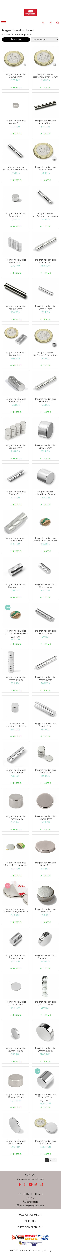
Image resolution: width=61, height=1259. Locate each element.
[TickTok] (35, 1184)
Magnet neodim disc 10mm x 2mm (45, 585)
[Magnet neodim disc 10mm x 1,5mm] (15, 569)
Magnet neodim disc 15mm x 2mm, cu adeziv (16, 910)
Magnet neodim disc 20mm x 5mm (15, 1049)
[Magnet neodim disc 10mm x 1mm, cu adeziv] (45, 522)
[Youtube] (30, 1184)
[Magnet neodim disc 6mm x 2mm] (45, 244)
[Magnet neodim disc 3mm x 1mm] (15, 59)
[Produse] (3, 23)
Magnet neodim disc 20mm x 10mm (15, 1095)
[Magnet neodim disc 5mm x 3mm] (15, 198)
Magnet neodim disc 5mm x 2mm (45, 168)
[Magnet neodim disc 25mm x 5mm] (45, 1125)
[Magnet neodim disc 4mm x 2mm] (15, 105)
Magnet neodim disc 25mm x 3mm (15, 1142)
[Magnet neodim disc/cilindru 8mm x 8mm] (45, 476)
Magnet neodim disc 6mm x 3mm (15, 307)
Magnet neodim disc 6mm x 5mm (15, 353)
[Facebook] (19, 1184)
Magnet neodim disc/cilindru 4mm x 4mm (15, 168)
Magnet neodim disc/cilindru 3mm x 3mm (45, 75)
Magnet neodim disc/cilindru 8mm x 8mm (45, 493)
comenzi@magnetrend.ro (32, 1205)
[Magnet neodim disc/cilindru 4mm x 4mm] (15, 151)
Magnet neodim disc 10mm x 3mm (45, 632)
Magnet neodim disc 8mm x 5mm (45, 446)
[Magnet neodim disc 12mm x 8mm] (15, 754)
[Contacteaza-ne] (43, 23)
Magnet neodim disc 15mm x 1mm (45, 817)
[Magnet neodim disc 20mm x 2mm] (15, 986)
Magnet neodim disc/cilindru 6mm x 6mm (45, 353)
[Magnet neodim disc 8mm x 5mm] (45, 430)
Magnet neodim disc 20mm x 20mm (45, 1095)
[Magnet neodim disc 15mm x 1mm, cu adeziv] (15, 847)
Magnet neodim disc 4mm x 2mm (15, 122)
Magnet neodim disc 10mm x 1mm (15, 539)
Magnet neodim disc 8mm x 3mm (45, 400)
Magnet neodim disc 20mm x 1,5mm (45, 956)
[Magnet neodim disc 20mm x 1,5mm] (45, 940)
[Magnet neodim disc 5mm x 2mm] (45, 151)
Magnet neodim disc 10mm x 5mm (45, 678)
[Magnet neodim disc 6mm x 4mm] (45, 291)
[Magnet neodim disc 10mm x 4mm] (15, 662)
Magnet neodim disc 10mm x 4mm (15, 678)
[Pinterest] (25, 1184)
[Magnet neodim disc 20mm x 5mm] (15, 1033)
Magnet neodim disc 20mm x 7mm (45, 1049)
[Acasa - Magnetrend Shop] (30, 12)
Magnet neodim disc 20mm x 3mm (45, 1003)
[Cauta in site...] (57, 23)
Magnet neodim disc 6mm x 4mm (45, 307)
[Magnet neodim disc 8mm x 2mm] (15, 383)
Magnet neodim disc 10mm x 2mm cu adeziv (16, 632)
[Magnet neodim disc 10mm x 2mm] (45, 569)
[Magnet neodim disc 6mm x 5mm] (15, 337)
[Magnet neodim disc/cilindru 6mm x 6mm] (45, 337)
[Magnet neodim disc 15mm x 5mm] (45, 893)
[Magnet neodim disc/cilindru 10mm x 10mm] (15, 708)
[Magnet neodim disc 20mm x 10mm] (15, 1079)
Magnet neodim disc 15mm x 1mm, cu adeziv (16, 864)
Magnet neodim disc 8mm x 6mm (15, 493)
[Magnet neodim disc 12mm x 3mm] (45, 708)
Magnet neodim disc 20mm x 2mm (15, 1003)
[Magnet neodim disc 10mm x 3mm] (45, 615)
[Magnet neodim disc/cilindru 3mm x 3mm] (45, 59)
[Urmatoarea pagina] (55, 1160)
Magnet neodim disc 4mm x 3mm (45, 122)
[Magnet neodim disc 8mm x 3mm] (45, 383)
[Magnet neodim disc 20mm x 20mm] (45, 1079)
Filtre (17, 39)
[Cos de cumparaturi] (51, 23)
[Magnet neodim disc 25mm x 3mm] (15, 1125)
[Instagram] (41, 1184)
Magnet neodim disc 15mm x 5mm (45, 910)
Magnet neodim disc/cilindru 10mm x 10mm (16, 724)
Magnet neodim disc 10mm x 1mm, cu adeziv (45, 539)
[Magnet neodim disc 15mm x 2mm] (45, 847)
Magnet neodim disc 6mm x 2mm (45, 261)
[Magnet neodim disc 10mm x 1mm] (15, 522)
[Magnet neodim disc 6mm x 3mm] (15, 291)
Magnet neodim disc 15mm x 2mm (45, 864)
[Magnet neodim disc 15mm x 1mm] (45, 801)
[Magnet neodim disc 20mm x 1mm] (15, 940)
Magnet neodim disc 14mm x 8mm (15, 817)
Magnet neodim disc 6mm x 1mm (15, 261)
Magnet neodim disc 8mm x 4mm (15, 446)
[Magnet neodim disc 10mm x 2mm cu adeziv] (15, 615)
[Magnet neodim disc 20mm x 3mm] (45, 986)
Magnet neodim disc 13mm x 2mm (45, 771)
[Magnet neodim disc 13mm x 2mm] (45, 754)
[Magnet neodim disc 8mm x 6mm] (15, 476)
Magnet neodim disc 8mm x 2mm (15, 400)
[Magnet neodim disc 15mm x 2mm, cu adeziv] (15, 893)
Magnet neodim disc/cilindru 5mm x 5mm (45, 214)
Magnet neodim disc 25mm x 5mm (45, 1142)
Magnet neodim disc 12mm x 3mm (45, 724)
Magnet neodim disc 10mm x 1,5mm (15, 585)
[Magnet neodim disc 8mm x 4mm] (15, 430)
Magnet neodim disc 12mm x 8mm (15, 771)
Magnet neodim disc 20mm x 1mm (15, 956)
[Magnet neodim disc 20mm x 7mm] (45, 1033)
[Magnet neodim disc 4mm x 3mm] (45, 105)
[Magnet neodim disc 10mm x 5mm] (45, 662)
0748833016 (32, 1202)
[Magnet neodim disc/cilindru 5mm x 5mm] (45, 198)
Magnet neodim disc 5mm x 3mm (15, 214)
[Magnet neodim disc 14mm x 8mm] (15, 801)
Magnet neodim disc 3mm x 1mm (15, 75)
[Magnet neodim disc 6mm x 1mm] (15, 244)
